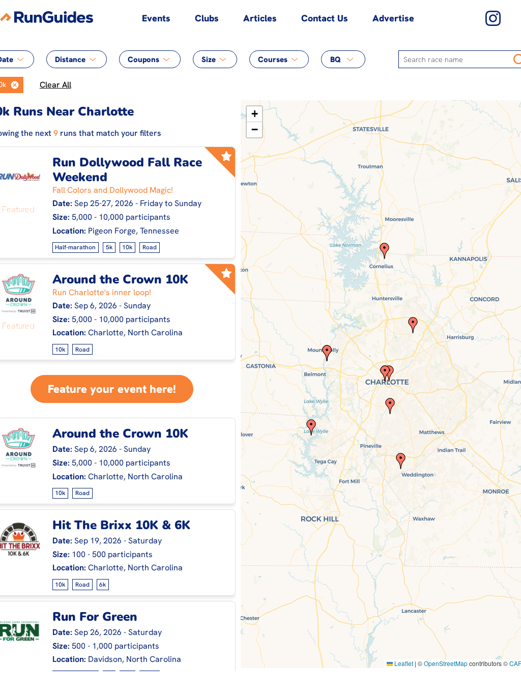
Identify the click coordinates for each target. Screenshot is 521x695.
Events (156, 18)
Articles (260, 18)
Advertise (393, 18)
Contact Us (324, 18)
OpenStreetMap (446, 663)
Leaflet (403, 663)
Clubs (207, 18)
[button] (14, 85)
